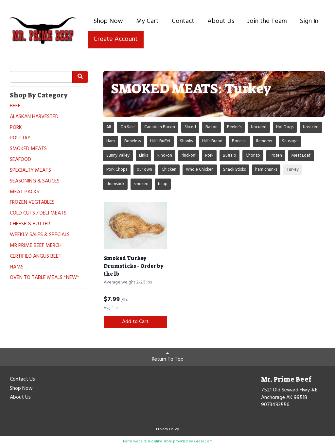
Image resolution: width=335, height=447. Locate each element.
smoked (141, 184)
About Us (220, 21)
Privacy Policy (167, 429)
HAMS (17, 267)
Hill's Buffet (160, 141)
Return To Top (168, 359)
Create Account (116, 39)
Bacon (211, 127)
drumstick (115, 184)
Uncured (259, 127)
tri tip (163, 184)
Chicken (169, 169)
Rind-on (164, 155)
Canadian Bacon (159, 127)
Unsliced (311, 127)
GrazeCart (203, 441)
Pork (209, 155)
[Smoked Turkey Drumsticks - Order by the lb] (135, 225)
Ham (110, 141)
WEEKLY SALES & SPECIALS (40, 235)
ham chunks (266, 169)
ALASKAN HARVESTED (34, 117)
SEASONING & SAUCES (35, 181)
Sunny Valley (118, 155)
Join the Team (267, 21)
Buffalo (229, 155)
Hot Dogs (284, 127)
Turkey (293, 169)
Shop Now (108, 21)
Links (143, 155)
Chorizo (253, 155)
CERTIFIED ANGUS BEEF (35, 256)
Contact (183, 21)
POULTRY (20, 138)
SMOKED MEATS (28, 149)
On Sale (127, 127)
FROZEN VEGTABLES (32, 202)
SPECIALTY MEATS (30, 170)
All (108, 127)
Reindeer (264, 141)
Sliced (190, 127)
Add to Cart (135, 322)
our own (144, 169)
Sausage (290, 141)
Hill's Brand (212, 141)
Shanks (186, 141)
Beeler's (234, 127)
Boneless (132, 141)
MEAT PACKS (24, 192)
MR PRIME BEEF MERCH (36, 245)
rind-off (189, 155)
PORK (16, 127)
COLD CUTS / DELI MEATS (38, 213)
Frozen (276, 155)
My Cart (147, 21)
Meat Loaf (300, 155)
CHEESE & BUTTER (30, 224)
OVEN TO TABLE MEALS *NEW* (44, 278)
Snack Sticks (234, 169)
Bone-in (239, 141)
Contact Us (22, 380)
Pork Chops (116, 169)
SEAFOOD (20, 159)
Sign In (309, 21)
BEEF (15, 106)
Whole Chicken (200, 169)
